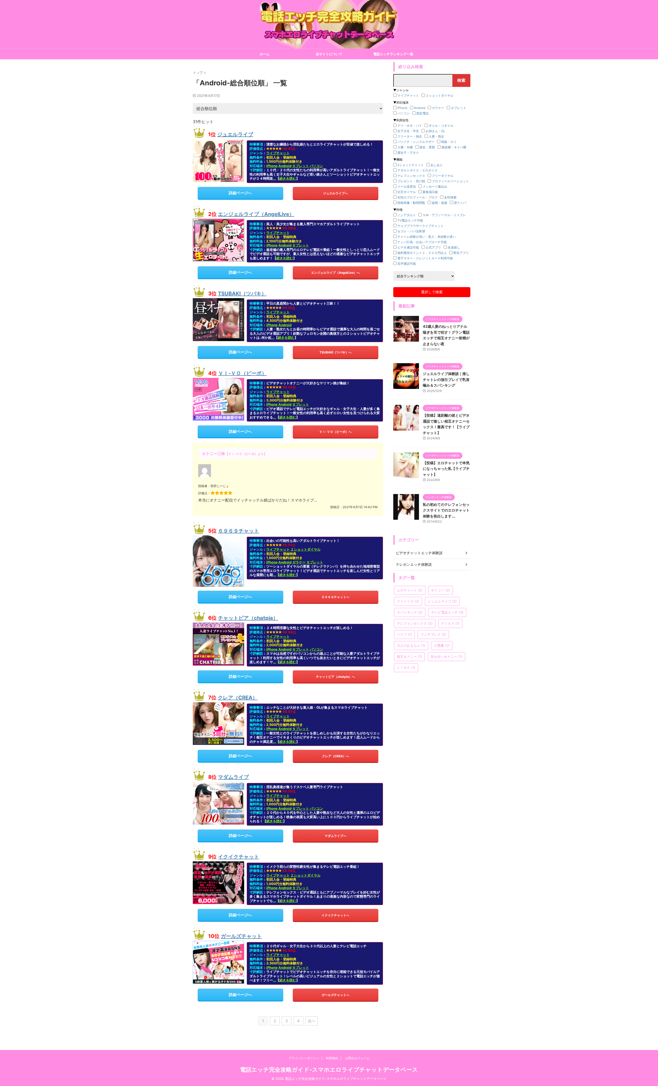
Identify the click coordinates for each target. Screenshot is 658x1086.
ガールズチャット (241, 936)
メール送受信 (406, 186)
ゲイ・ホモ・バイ (409, 125)
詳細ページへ (240, 192)
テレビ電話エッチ (447, 612)
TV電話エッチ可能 (410, 220)
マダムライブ (233, 777)
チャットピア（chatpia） (248, 618)
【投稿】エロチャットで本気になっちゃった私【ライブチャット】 (446, 469)
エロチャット (410, 590)
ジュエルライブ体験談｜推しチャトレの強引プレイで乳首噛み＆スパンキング (446, 379)
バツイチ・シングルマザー (415, 142)
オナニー (440, 590)
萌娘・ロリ (448, 142)
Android (284, 166)
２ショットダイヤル (305, 549)
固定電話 (422, 113)
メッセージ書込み (435, 186)
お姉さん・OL (435, 131)
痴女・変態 (427, 147)
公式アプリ (433, 247)
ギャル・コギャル (441, 125)
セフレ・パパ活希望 (411, 231)
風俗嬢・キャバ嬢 (454, 147)
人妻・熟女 (436, 136)
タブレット (300, 166)
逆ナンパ (460, 203)
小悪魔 (442, 645)
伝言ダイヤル (406, 192)
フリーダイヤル (442, 176)
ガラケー (299, 562)
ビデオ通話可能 (408, 247)
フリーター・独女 (409, 136)
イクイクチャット (238, 857)
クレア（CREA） (238, 698)
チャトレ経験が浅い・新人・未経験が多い (426, 237)
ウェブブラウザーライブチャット (420, 226)
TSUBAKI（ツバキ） (242, 293)
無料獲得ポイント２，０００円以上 (422, 253)
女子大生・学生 (408, 131)
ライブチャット (278, 153)
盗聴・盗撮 (439, 203)
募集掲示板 (430, 192)
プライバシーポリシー (303, 1058)
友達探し (454, 247)
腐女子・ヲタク (408, 152)
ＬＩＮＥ (406, 667)
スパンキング (410, 612)
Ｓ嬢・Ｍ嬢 (405, 147)
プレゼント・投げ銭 (411, 181)
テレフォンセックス (411, 176)
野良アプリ (461, 253)
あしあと (437, 165)
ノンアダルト (406, 215)
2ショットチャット (410, 165)
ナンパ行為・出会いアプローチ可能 (422, 242)
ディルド (450, 623)
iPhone (272, 166)
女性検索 (450, 197)
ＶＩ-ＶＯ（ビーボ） (242, 373)
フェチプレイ (433, 634)
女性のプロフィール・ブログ (417, 197)
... (274, 178)
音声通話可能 (406, 264)
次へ (311, 1020)
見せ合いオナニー (446, 656)
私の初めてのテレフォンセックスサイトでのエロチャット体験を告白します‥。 (446, 510)
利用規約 (332, 1058)
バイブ (404, 634)
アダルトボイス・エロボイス (417, 170)
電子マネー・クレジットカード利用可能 (425, 258)
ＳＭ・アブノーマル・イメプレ (444, 215)
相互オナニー (409, 656)
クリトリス (408, 601)
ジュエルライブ (235, 134)
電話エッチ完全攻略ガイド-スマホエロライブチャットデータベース (329, 1069)
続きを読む (287, 178)
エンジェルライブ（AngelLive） (256, 214)
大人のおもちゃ (411, 645)
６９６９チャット (238, 531)
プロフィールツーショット (450, 181)
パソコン (316, 166)
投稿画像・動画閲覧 (411, 203)
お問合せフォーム (357, 1058)
